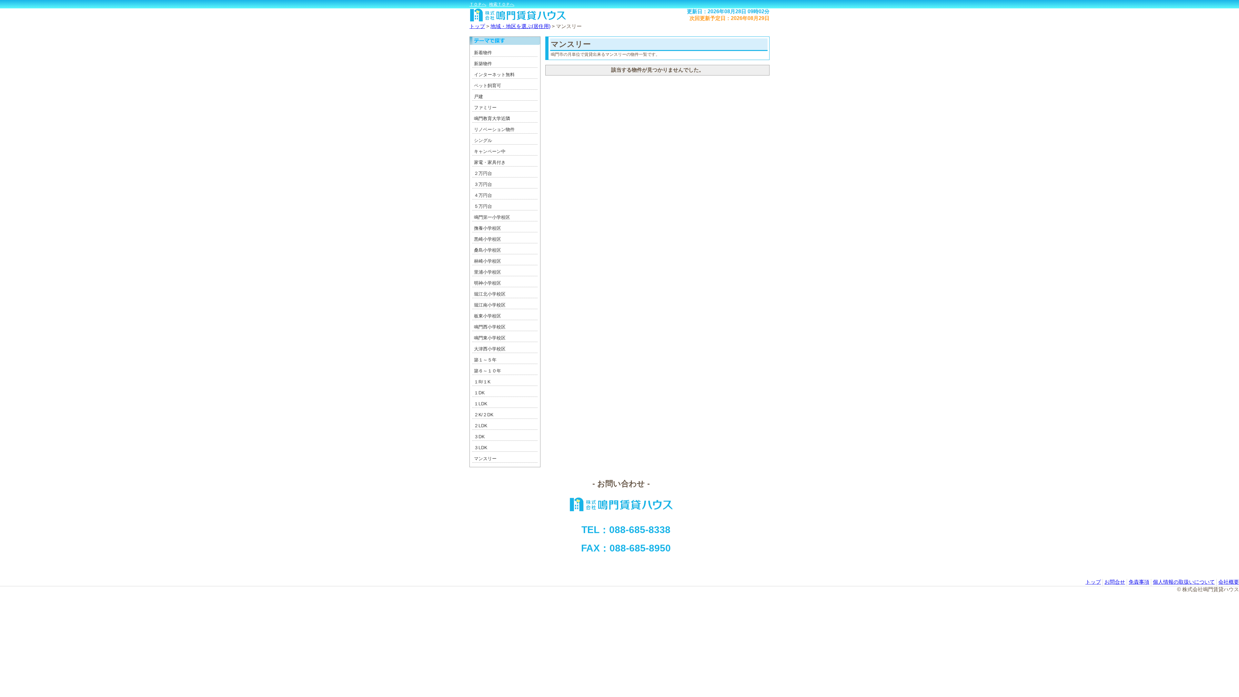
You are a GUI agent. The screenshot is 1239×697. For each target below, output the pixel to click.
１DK (479, 392)
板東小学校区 (487, 315)
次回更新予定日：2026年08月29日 (730, 18)
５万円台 (483, 206)
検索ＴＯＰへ (501, 4)
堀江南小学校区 (490, 305)
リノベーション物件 (494, 129)
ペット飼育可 (487, 85)
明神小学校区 (487, 283)
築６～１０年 (487, 370)
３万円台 (483, 184)
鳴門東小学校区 (490, 337)
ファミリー (485, 107)
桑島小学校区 (487, 250)
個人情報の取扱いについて (1184, 582)
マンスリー (569, 26)
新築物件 (483, 63)
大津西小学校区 (490, 348)
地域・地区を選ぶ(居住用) (520, 26)
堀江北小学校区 (490, 294)
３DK (479, 436)
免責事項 (1139, 582)
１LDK (480, 403)
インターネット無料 (494, 74)
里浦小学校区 (487, 272)
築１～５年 (485, 359)
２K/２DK (483, 414)
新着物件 (483, 52)
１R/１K (482, 381)
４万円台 (483, 195)
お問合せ (1114, 582)
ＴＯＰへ (477, 4)
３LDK (480, 447)
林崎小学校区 (487, 261)
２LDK (480, 425)
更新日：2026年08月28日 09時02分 (728, 11)
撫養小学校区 (487, 228)
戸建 (478, 96)
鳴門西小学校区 (490, 326)
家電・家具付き (490, 162)
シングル (483, 140)
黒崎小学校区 (487, 239)
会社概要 (1228, 582)
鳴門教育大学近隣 (492, 118)
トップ (477, 26)
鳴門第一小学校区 (492, 217)
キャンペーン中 (490, 151)
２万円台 (483, 173)
